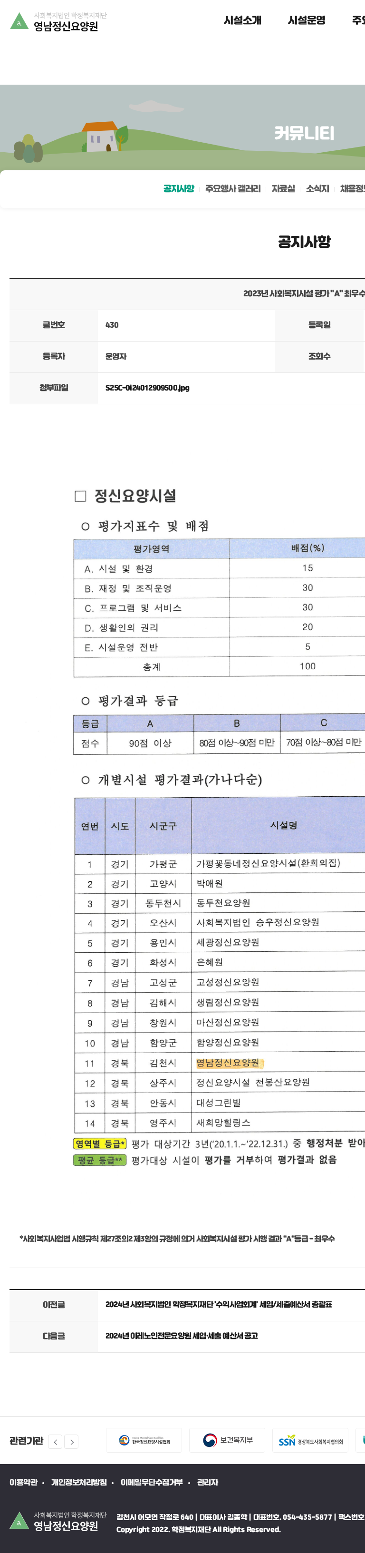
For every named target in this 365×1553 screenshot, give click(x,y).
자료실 (283, 189)
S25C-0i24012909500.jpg (147, 388)
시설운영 (307, 21)
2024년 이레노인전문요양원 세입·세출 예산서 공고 (182, 1336)
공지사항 (178, 189)
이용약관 (23, 1482)
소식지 (317, 189)
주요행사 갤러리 (232, 189)
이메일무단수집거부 (152, 1482)
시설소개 (242, 21)
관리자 (207, 1482)
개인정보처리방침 (78, 1482)
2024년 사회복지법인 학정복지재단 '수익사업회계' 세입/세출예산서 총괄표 (219, 1304)
